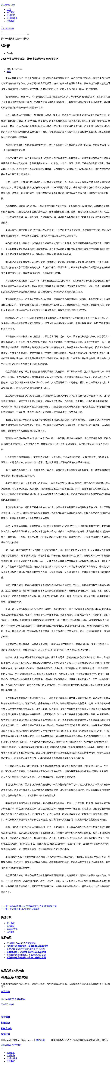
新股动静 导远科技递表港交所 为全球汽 (26, 949)
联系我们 (5, 991)
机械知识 (5, 1022)
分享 (9, 71)
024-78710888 (7, 28)
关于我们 (5, 1017)
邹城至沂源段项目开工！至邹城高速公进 (26, 955)
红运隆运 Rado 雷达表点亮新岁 (25, 909)
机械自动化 (6, 1028)
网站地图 (40, 1040)
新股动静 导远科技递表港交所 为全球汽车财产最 (33, 906)
